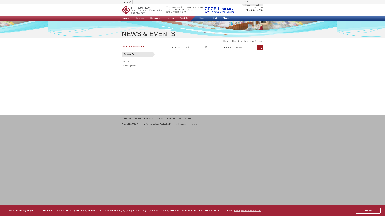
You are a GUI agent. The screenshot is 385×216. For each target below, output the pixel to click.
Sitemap (137, 118)
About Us (184, 18)
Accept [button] (368, 210)
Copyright (171, 118)
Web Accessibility (185, 118)
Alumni (226, 18)
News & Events (239, 41)
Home (225, 41)
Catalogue (140, 18)
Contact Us (126, 118)
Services (125, 18)
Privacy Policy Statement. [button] (247, 210)
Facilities (170, 18)
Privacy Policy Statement (154, 118)
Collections (155, 18)
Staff (215, 18)
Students (203, 18)
